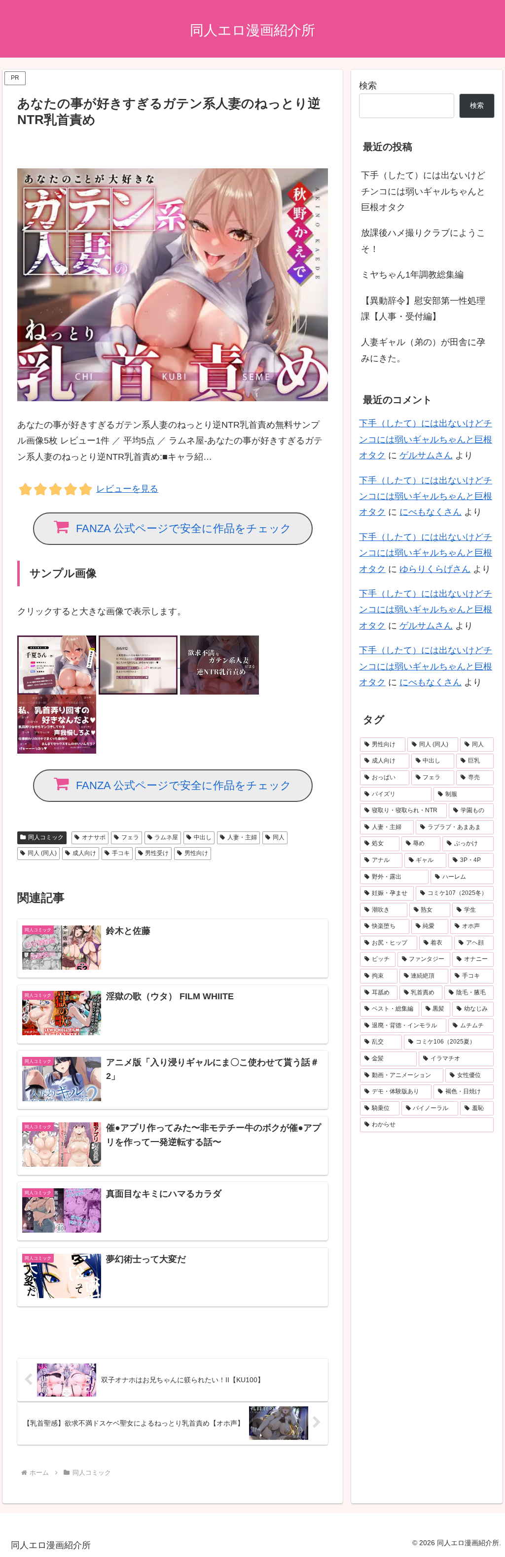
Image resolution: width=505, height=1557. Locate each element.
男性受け (157, 853)
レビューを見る (127, 489)
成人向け (84, 853)
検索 (368, 86)
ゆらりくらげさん (434, 569)
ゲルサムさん (426, 455)
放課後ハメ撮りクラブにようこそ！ (423, 241)
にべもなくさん (430, 512)
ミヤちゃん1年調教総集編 (412, 275)
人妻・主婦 (242, 837)
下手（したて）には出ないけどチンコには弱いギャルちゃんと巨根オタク (423, 191)
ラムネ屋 (166, 837)
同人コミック (46, 837)
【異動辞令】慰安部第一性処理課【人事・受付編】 (423, 308)
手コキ (121, 853)
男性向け (196, 853)
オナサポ (94, 837)
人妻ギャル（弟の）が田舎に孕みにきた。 (423, 350)
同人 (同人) (42, 853)
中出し (203, 837)
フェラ (130, 837)
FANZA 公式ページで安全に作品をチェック (183, 528)
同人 (279, 837)
